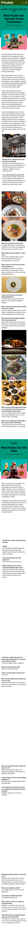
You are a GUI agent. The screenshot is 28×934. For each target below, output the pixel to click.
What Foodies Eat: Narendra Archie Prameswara (14, 18)
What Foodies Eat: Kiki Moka (14, 449)
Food (10, 9)
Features (4, 9)
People (15, 9)
